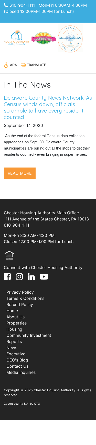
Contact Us (17, 366)
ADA (13, 65)
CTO (37, 403)
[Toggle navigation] (85, 45)
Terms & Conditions (25, 298)
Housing (14, 329)
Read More (20, 173)
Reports (14, 341)
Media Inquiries (21, 372)
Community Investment (28, 335)
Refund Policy (19, 304)
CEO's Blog (17, 360)
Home (12, 310)
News (11, 347)
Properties (16, 323)
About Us (15, 316)
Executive (15, 353)
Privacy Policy (20, 292)
